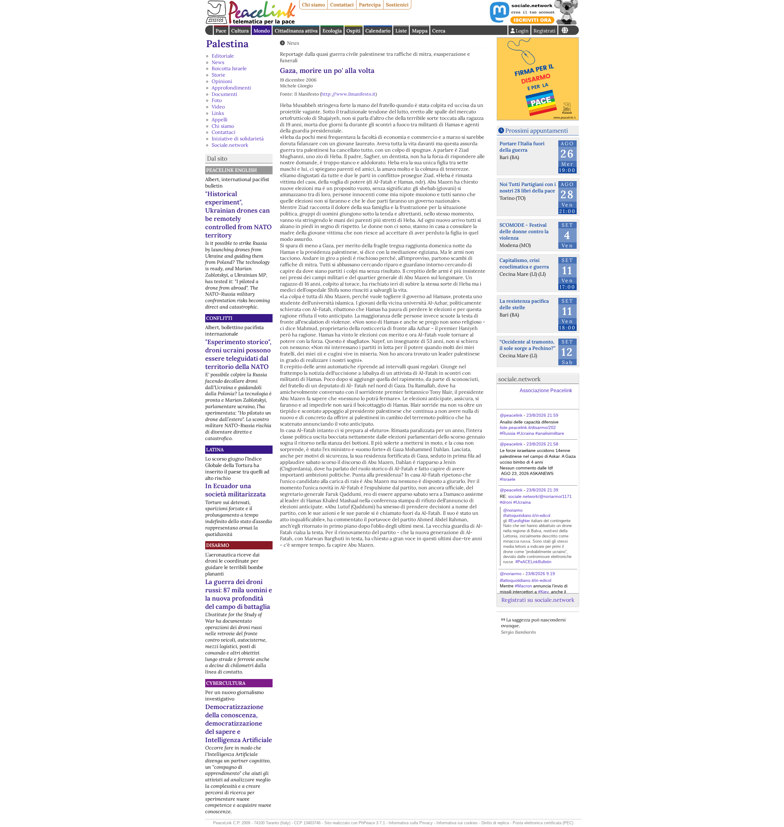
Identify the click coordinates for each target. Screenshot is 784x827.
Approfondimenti (231, 88)
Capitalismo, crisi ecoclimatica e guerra (524, 263)
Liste (401, 31)
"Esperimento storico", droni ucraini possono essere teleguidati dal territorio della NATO (238, 354)
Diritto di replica (495, 823)
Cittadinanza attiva (296, 31)
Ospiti (353, 31)
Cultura (240, 31)
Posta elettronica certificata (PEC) (543, 823)
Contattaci (342, 5)
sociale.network (519, 379)
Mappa (420, 31)
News (218, 62)
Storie (218, 75)
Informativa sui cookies (457, 823)
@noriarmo (512, 510)
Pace (221, 31)
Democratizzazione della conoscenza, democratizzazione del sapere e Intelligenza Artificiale (238, 723)
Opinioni (222, 81)
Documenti (224, 94)
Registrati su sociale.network (537, 599)
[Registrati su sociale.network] (533, 23)
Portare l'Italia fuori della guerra (522, 146)
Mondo (262, 31)
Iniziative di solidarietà (238, 138)
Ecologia (332, 31)
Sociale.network (230, 145)
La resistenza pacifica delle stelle (524, 304)
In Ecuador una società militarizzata (235, 490)
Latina (215, 449)
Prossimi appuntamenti (536, 130)
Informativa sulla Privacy (411, 823)
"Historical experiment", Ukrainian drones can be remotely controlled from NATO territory (238, 214)
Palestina (227, 43)
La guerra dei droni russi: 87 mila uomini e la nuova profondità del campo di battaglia (238, 594)
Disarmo (217, 545)
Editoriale (223, 56)
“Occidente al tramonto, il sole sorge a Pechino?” (527, 345)
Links (218, 113)
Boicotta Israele (229, 68)
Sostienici (397, 5)
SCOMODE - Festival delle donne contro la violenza (523, 231)
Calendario (377, 31)
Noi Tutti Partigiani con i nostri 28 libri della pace (527, 187)
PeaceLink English (231, 170)
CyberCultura (225, 683)
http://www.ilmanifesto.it (348, 94)
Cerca (438, 31)
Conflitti (219, 318)
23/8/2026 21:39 (542, 489)
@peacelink (511, 415)
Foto (217, 100)
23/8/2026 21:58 (542, 444)
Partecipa (370, 5)
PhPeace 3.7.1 (372, 823)
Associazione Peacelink (546, 390)
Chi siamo (313, 5)
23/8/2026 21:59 (542, 415)
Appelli (220, 119)
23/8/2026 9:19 (540, 573)
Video (218, 107)
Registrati (544, 31)
